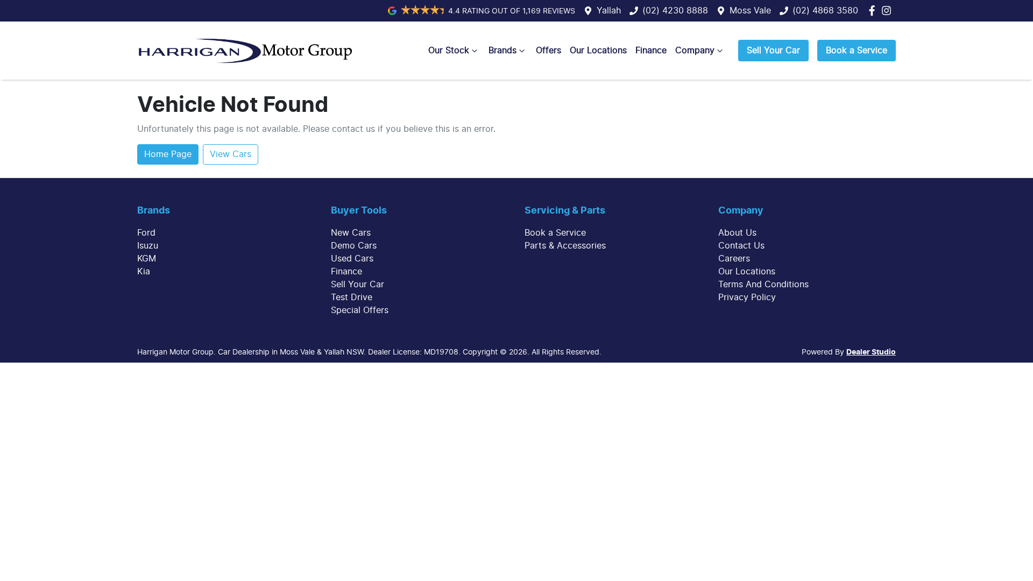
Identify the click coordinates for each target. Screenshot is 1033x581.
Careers (734, 258)
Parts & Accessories (565, 246)
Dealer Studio (871, 352)
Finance (651, 50)
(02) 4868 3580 (825, 10)
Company (694, 50)
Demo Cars (354, 246)
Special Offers (359, 310)
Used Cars (352, 258)
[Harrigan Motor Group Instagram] (888, 10)
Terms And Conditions (763, 284)
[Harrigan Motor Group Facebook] (874, 10)
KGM (146, 258)
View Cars (230, 154)
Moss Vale (750, 10)
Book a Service (856, 50)
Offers (548, 50)
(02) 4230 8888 (675, 10)
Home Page (168, 154)
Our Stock (448, 50)
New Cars (351, 233)
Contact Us (741, 246)
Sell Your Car (773, 50)
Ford (146, 233)
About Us (737, 233)
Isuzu (147, 246)
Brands (502, 50)
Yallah (609, 10)
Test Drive (351, 297)
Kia (143, 271)
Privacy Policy (747, 297)
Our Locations (598, 50)
